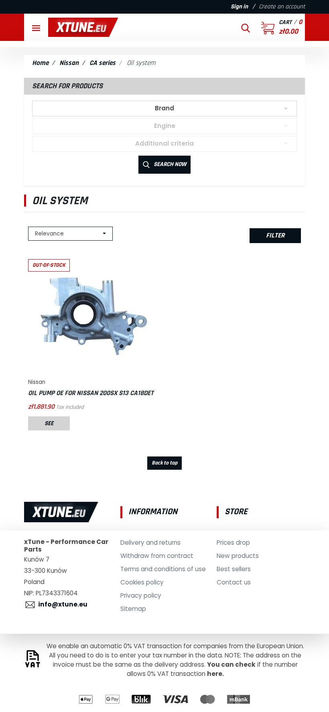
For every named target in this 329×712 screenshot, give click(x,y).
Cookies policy (142, 582)
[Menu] (36, 27)
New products (238, 556)
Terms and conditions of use (163, 569)
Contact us (234, 582)
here (214, 673)
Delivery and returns (150, 542)
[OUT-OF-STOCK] (92, 315)
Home (40, 63)
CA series (102, 63)
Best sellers (234, 569)
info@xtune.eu (62, 604)
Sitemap (133, 608)
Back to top (164, 463)
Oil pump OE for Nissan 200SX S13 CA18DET (91, 393)
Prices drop (233, 542)
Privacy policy (140, 595)
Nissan (69, 63)
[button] (245, 27)
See (49, 423)
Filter (275, 235)
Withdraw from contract (156, 556)
